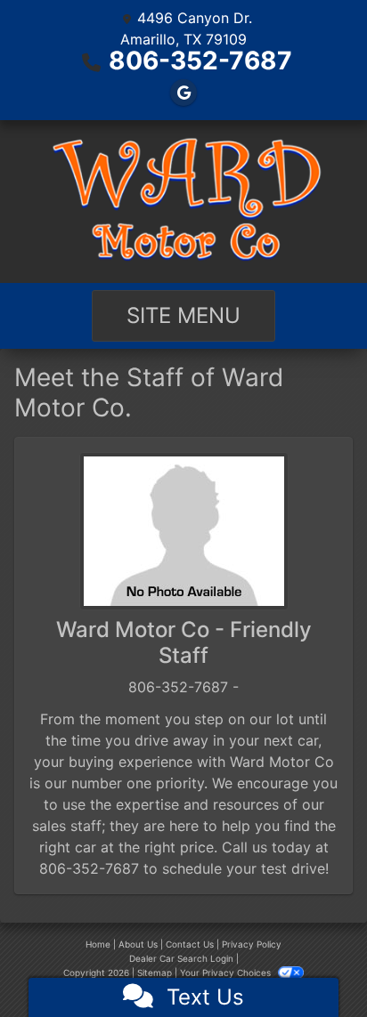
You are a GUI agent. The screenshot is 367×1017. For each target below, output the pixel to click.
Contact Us (190, 944)
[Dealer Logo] (183, 201)
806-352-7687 (200, 60)
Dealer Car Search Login (181, 958)
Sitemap (154, 972)
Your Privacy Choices (226, 972)
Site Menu (183, 315)
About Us (138, 944)
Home (98, 944)
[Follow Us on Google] (183, 92)
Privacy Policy (251, 944)
